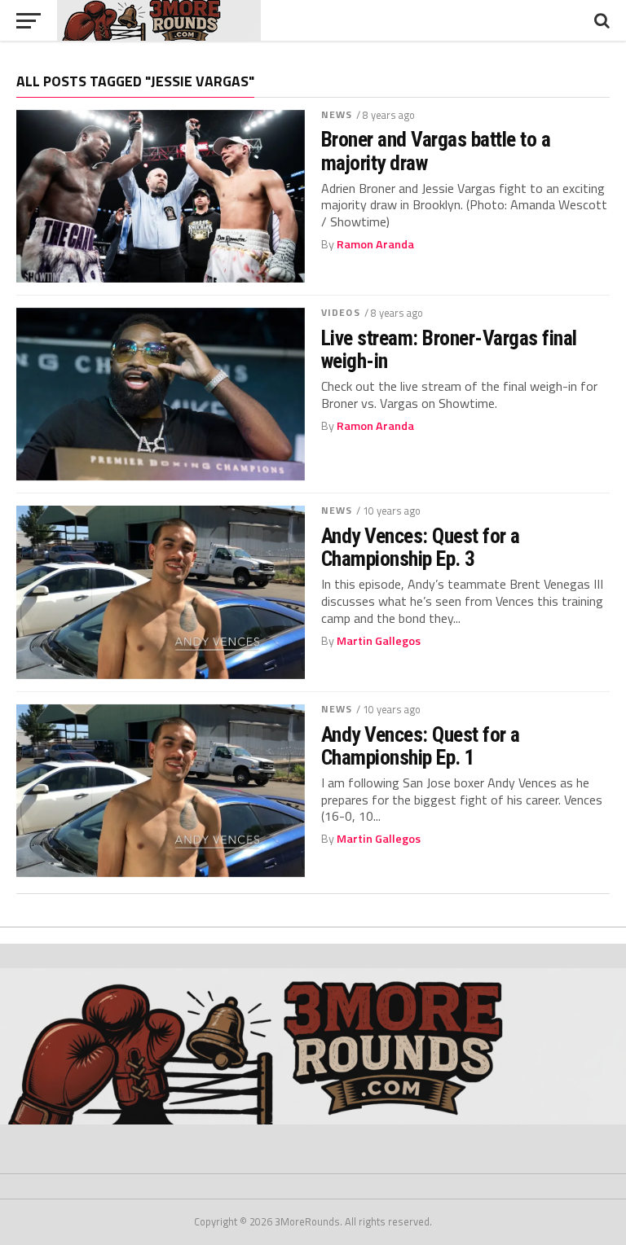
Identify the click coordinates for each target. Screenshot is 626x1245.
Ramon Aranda (375, 244)
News (336, 114)
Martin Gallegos (379, 641)
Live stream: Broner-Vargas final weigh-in (449, 349)
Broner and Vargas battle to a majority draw (435, 150)
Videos (340, 312)
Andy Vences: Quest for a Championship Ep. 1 (420, 746)
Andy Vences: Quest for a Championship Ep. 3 (420, 547)
